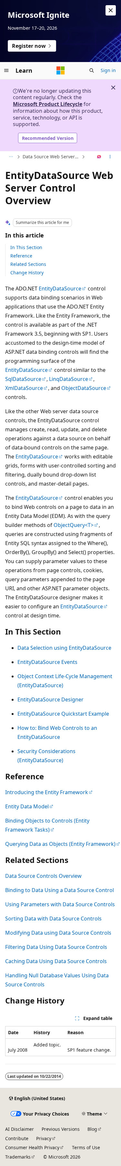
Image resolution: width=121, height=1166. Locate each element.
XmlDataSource (24, 388)
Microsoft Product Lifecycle (47, 104)
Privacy (43, 1138)
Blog (92, 1129)
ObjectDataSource (83, 388)
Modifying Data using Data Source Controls (58, 932)
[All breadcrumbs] (10, 157)
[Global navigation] (6, 70)
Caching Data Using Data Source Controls (56, 961)
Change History (27, 272)
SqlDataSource (23, 379)
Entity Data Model (27, 806)
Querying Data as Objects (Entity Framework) (60, 843)
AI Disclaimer (19, 1129)
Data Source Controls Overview (43, 875)
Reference (21, 256)
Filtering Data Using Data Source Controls (56, 947)
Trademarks (18, 1157)
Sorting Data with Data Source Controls (53, 918)
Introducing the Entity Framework (46, 792)
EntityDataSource (60, 288)
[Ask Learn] (99, 157)
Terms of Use (86, 1147)
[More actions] (110, 157)
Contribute (16, 1138)
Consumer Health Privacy (32, 1147)
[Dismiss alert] (111, 10)
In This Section (26, 247)
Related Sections (28, 264)
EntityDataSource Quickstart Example (63, 713)
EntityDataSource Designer (50, 699)
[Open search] (91, 70)
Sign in (108, 70)
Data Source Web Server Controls (51, 156)
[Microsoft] (60, 70)
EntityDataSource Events (47, 662)
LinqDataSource (68, 379)
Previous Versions (61, 1129)
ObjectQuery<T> (74, 525)
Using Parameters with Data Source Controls (60, 904)
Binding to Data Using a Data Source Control (59, 890)
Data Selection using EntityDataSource (64, 647)
